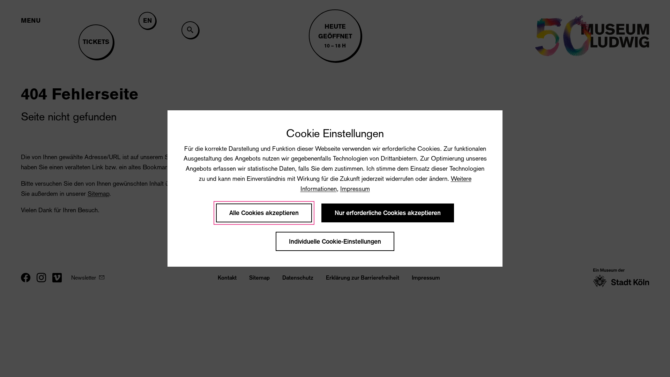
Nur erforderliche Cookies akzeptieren (388, 212)
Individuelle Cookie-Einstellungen (335, 241)
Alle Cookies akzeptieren (264, 212)
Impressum (355, 188)
